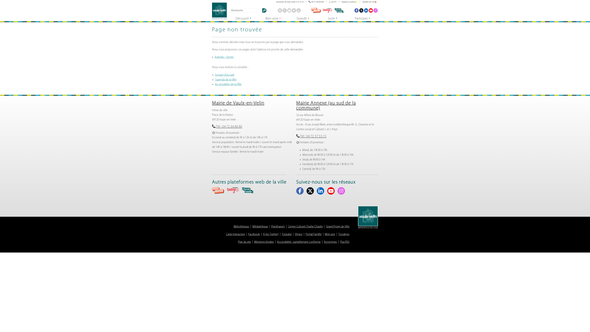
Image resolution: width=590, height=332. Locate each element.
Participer (361, 18)
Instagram (376, 10)
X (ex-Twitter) (361, 10)
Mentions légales (264, 242)
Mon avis (316, 10)
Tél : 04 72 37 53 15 (313, 136)
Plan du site (244, 242)
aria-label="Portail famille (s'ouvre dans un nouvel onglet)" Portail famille (248, 190)
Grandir (302, 18)
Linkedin (366, 10)
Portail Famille (314, 234)
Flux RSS (344, 242)
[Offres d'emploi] (289, 10)
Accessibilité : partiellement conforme (299, 242)
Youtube (371, 10)
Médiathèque (260, 226)
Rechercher (264, 10)
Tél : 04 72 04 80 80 (229, 126)
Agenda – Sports (224, 57)
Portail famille (339, 10)
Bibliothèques (241, 226)
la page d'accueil (224, 75)
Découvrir (242, 18)
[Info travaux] (299, 10)
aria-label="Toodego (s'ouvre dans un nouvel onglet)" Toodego (233, 190)
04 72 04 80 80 (317, 2)
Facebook (356, 10)
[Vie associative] (294, 10)
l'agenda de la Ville (225, 79)
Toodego (327, 10)
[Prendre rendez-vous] (280, 10)
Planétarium (278, 226)
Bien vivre (272, 18)
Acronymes (330, 242)
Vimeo (298, 234)
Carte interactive (235, 234)
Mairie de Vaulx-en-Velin (238, 103)
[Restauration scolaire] (285, 10)
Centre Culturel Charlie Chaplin (305, 226)
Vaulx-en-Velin (219, 11)
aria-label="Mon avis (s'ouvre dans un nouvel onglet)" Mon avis (218, 190)
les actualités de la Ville (228, 84)
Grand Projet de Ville (337, 226)
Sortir (331, 18)
